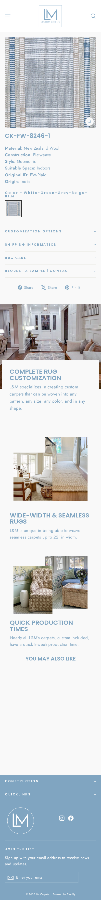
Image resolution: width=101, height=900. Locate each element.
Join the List (20, 849)
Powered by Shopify (64, 894)
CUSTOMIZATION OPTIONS (33, 231)
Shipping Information (31, 244)
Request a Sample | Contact (38, 271)
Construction (22, 781)
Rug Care (15, 258)
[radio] (13, 208)
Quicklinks (18, 794)
